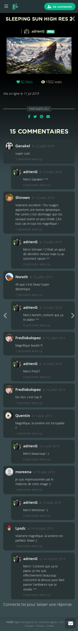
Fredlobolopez (28, 337)
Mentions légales (48, 622)
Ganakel (22, 145)
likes (26, 81)
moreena (23, 471)
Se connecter (62, 7)
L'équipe (29, 625)
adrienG (42, 31)
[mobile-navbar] (6, 6)
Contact (40, 625)
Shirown (22, 197)
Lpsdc (20, 528)
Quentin (22, 415)
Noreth (21, 276)
